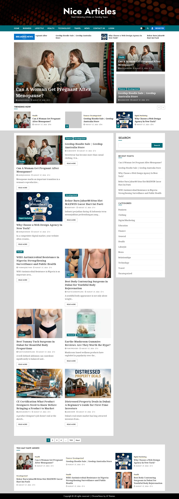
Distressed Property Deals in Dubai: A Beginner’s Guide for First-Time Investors (88, 405)
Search (124, 138)
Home (16, 28)
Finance (122, 89)
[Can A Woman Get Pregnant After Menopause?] (64, 72)
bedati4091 (71, 208)
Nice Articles (89, 11)
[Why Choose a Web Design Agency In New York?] (73, 120)
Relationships (124, 257)
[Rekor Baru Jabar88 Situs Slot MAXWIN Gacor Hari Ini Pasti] (124, 120)
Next (78, 440)
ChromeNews (97, 496)
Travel (77, 28)
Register (159, 28)
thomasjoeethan (25, 268)
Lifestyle (39, 28)
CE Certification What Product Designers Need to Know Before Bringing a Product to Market (36, 405)
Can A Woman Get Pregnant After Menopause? (53, 92)
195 (71, 440)
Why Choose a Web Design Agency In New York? (97, 120)
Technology (64, 28)
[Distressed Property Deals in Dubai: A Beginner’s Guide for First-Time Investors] (88, 383)
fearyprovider (72, 349)
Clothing (122, 215)
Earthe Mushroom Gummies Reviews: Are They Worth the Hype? (88, 343)
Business (27, 28)
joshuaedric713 (24, 412)
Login (111, 28)
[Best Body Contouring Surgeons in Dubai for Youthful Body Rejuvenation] (88, 263)
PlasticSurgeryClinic (75, 292)
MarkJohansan (24, 100)
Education (123, 225)
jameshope (71, 412)
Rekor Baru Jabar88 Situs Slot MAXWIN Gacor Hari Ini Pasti (150, 120)
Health (50, 28)
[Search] (147, 28)
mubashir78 (124, 100)
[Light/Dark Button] (142, 28)
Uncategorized (133, 89)
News (87, 28)
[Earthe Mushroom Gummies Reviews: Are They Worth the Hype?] (88, 323)
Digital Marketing (90, 116)
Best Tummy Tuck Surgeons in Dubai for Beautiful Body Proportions (35, 345)
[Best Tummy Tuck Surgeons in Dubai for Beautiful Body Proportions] (39, 323)
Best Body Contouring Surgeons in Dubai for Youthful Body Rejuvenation (86, 285)
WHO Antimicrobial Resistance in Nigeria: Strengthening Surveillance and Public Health (37, 261)
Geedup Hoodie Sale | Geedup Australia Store (137, 94)
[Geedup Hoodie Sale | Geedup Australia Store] (22, 120)
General (71, 335)
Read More (22, 188)
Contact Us (99, 28)
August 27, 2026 (39, 100)
